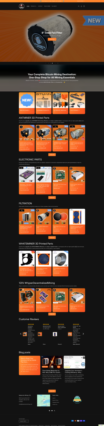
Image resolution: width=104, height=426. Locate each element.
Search (53, 398)
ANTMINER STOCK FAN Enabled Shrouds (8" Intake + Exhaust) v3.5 (60, 143)
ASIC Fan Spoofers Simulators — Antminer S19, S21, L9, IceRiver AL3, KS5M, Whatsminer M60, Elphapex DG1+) (43, 186)
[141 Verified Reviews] (77, 404)
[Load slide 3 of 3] (52, 63)
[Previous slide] (45, 63)
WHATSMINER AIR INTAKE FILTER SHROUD (42, 269)
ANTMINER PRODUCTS (43, 110)
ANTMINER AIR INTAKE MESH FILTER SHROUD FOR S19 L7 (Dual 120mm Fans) (26, 227)
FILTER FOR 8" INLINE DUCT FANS (42, 227)
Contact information (61, 425)
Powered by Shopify (33, 425)
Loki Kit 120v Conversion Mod (43, 306)
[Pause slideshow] (58, 63)
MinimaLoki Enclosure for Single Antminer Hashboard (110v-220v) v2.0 (26, 307)
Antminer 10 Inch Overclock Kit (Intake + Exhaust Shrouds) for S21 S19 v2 (76, 143)
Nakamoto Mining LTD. (26, 425)
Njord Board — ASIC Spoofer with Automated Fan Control (26, 185)
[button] (33, 6)
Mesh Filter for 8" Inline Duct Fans (60, 227)
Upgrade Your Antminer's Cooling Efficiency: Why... (73, 371)
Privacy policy (47, 425)
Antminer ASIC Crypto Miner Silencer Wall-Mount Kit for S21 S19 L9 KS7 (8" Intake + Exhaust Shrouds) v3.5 (26, 144)
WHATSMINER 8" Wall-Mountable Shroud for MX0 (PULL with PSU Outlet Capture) (26, 269)
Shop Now (52, 39)
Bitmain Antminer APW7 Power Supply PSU (76, 185)
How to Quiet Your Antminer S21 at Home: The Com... (28, 360)
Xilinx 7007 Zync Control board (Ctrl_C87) (60, 185)
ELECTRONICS (74, 110)
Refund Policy (55, 400)
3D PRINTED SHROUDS (60, 110)
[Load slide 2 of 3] (50, 63)
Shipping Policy (55, 402)
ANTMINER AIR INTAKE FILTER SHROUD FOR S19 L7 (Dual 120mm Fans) (76, 227)
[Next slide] (55, 63)
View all (52, 154)
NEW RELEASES (24, 110)
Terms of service (54, 425)
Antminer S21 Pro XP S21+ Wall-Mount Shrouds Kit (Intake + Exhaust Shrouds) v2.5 (43, 143)
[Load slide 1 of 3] (49, 63)
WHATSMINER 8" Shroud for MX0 (59, 269)
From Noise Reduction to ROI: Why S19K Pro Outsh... (51, 371)
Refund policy (41, 425)
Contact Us (54, 404)
